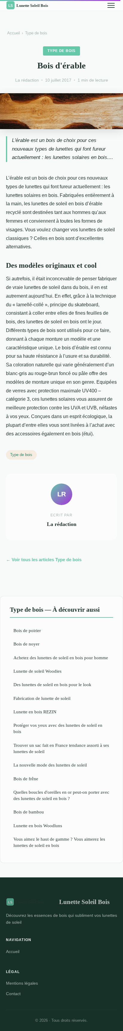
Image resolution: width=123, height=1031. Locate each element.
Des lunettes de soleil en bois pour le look (52, 684)
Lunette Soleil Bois (84, 901)
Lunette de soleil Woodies (37, 671)
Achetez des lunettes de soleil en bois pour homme (60, 657)
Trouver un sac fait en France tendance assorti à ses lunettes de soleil (61, 748)
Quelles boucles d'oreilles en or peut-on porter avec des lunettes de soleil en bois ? (61, 795)
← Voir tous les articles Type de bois (44, 559)
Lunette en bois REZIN (34, 711)
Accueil (13, 33)
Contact (13, 993)
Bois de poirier (27, 630)
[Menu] (111, 5)
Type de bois (36, 33)
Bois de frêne (25, 778)
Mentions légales (22, 983)
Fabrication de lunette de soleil (41, 698)
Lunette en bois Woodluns (37, 825)
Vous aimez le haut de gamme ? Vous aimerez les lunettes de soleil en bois (59, 842)
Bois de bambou (28, 811)
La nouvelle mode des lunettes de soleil (50, 764)
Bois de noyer (26, 643)
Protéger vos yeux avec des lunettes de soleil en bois (57, 728)
